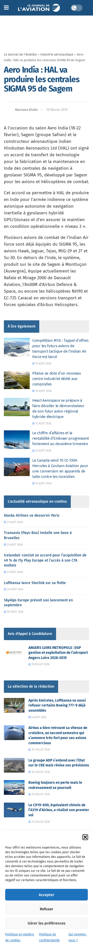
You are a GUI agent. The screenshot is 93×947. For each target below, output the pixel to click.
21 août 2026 (14, 522)
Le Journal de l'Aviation (20, 54)
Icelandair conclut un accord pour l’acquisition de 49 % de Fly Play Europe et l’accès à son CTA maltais (45, 560)
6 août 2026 (38, 717)
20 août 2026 (14, 589)
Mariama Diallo (26, 110)
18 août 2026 (43, 391)
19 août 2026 (43, 363)
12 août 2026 (43, 450)
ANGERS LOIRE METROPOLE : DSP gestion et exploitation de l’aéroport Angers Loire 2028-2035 (58, 653)
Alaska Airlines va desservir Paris (31, 515)
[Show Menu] (6, 7)
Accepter (46, 894)
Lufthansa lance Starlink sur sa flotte (35, 583)
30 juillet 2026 (40, 749)
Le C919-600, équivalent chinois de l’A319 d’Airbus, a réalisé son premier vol (58, 810)
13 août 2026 (43, 423)
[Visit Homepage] (39, 8)
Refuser (46, 909)
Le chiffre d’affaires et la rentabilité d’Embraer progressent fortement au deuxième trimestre (60, 438)
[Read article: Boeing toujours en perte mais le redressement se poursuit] (14, 787)
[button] (85, 837)
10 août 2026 (43, 483)
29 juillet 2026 (40, 794)
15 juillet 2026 (40, 664)
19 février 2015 (57, 110)
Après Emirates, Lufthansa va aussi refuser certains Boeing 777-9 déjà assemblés (57, 705)
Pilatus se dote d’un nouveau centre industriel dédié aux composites (56, 378)
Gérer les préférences (46, 923)
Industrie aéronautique (56, 54)
